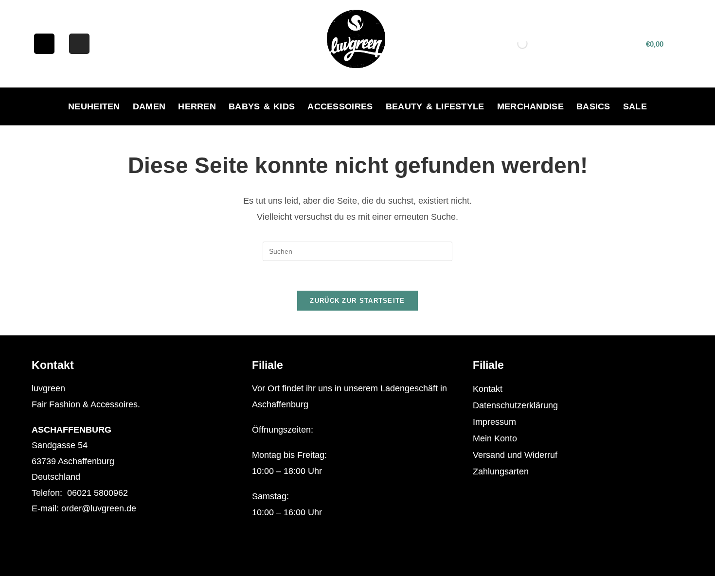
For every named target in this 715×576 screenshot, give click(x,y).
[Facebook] (44, 43)
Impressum (494, 422)
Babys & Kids (262, 106)
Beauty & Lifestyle (435, 106)
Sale (635, 106)
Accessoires (340, 106)
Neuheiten (94, 106)
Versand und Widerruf (515, 455)
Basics (593, 106)
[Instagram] (79, 43)
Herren (197, 106)
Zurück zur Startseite (357, 300)
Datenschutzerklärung (515, 405)
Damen (149, 106)
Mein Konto (495, 438)
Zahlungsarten (501, 471)
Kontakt (487, 389)
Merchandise (530, 106)
